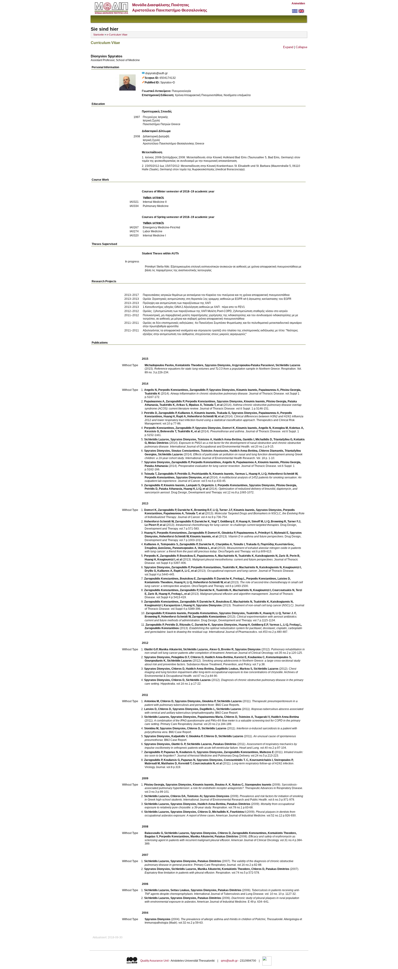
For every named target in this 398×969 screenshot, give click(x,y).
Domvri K (228, 428)
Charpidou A (224, 544)
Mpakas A (195, 404)
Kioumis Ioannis (246, 390)
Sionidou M (151, 728)
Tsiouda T (209, 404)
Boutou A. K (223, 784)
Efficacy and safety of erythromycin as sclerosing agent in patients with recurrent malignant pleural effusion (220, 838)
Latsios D (284, 578)
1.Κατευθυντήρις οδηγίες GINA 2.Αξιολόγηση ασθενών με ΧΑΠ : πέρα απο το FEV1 (194, 307)
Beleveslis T (168, 431)
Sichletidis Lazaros (287, 365)
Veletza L (204, 548)
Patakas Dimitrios (225, 744)
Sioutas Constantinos (185, 450)
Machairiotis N (227, 555)
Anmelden (298, 3)
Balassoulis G (154, 833)
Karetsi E (240, 657)
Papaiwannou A (269, 390)
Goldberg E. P (228, 521)
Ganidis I (248, 439)
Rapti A (181, 416)
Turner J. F (289, 613)
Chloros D (197, 657)
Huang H (169, 416)
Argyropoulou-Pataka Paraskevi (253, 365)
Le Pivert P (151, 525)
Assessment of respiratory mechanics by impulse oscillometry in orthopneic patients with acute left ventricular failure (221, 745)
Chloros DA (178, 796)
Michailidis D (263, 439)
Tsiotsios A (205, 439)
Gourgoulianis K (155, 660)
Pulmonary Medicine (156, 206)
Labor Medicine (152, 231)
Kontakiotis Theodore (189, 365)
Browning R (278, 521)
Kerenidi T (184, 763)
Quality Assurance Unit (154, 960)
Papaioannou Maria (210, 717)
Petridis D (150, 413)
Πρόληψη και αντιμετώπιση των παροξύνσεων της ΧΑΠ (177, 303)
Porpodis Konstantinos (173, 390)
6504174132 (168, 78)
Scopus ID (151, 78)
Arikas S (181, 404)
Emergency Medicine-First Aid (161, 227)
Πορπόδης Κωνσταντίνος (277, 544)
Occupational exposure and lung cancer (232, 570)
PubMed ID (152, 82)
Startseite (98, 34)
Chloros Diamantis (271, 450)
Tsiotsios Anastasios (214, 450)
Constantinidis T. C (236, 760)
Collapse (301, 47)
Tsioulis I (239, 544)
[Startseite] (111, 13)
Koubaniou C (256, 657)
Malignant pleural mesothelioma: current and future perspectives (232, 559)
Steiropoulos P (283, 760)
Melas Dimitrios (158, 443)
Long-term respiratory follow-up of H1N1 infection (262, 763)
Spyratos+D (167, 82)
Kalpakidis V (179, 736)
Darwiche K (185, 510)
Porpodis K (151, 555)
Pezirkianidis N (201, 473)
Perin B (294, 555)
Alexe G (214, 649)
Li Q (263, 473)
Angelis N (150, 390)
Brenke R (227, 649)
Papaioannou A (207, 555)
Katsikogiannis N (266, 555)
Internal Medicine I (154, 235)
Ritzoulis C (186, 624)
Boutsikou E (188, 555)
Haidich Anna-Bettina (227, 439)
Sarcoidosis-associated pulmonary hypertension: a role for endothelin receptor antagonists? (221, 786)
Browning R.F (202, 510)
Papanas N (171, 752)
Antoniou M (151, 701)
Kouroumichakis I (261, 760)
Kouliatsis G (187, 752)
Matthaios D (169, 763)
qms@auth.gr (229, 960)
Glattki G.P (151, 649)
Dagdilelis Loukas (226, 668)
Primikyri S (265, 532)
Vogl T (215, 521)
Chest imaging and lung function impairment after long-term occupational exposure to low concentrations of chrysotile (220, 670)
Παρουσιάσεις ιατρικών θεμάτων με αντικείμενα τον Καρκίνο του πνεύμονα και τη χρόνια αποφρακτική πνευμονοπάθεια (216, 295)
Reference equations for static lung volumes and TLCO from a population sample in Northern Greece (217, 368)
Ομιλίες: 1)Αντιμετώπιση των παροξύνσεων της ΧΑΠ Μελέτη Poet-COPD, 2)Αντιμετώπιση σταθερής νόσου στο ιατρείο (215, 311)
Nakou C (237, 784)
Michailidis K (220, 811)
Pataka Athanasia (156, 466)
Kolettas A (296, 428)
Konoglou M (280, 428)
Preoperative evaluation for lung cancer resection (209, 466)
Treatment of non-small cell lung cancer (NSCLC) (262, 605)
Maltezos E (267, 752)
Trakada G (223, 413)
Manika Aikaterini (170, 649)
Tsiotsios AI (194, 796)
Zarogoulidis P (199, 390)
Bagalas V (151, 836)
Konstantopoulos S (278, 657)
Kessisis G (152, 431)
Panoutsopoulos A (184, 548)
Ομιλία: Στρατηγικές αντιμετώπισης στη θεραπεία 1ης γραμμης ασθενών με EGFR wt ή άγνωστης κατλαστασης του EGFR (217, 298)
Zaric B (283, 555)
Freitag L (239, 578)
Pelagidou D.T (180, 657)
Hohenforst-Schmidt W (202, 416)
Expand (288, 47)
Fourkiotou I (238, 811)
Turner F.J (293, 521)
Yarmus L (241, 473)
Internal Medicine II (155, 201)
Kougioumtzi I (166, 559)
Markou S (246, 668)
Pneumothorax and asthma (227, 431)
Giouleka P (228, 532)
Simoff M (257, 521)
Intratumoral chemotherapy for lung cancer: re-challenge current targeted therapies (227, 525)
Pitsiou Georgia (290, 390)
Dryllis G (150, 570)
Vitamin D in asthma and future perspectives (255, 536)
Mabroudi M (152, 763)
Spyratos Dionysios (218, 365)
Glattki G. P (178, 744)
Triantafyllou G (282, 439)
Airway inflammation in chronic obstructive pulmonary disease (209, 393)
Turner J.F (225, 510)
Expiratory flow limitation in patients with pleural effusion (179, 872)
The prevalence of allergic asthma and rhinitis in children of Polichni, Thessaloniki (232, 919)
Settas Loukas (179, 890)
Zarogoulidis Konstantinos (161, 578)
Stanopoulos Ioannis (258, 784)
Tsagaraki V (262, 717)
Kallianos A (185, 413)
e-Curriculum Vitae (117, 34)
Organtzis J (208, 485)
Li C (187, 570)
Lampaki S (193, 485)
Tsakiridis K (152, 393)
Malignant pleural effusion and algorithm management (234, 593)
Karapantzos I (173, 605)
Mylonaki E (281, 532)
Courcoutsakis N (283, 590)
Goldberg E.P (259, 624)
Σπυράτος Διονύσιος (158, 548)
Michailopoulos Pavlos (159, 365)
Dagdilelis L (207, 709)
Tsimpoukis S (169, 544)
